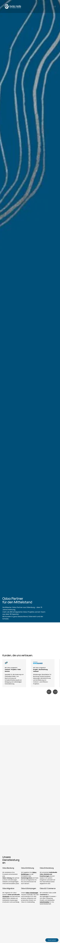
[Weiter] (55, 692)
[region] (30, 673)
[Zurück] (49, 692)
